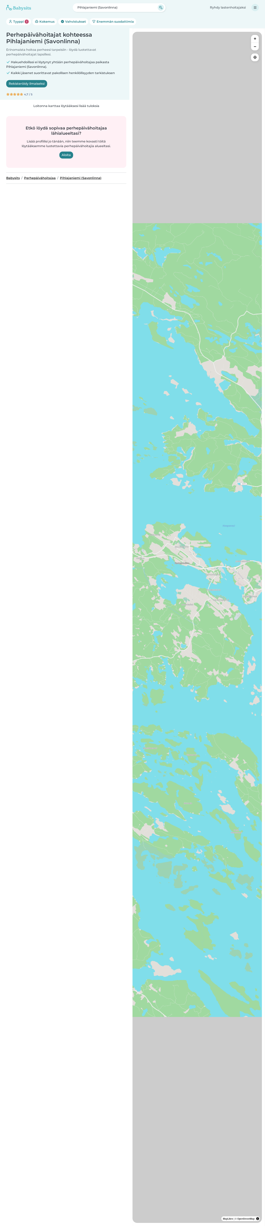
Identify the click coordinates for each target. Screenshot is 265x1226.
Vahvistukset (75, 21)
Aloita (66, 155)
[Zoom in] (255, 39)
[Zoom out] (255, 46)
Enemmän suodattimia (115, 21)
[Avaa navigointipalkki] (255, 7)
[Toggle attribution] (257, 1218)
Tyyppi (19, 21)
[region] (197, 627)
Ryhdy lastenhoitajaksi (228, 7)
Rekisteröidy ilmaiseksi (27, 83)
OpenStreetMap (246, 1218)
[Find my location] (255, 57)
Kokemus (47, 21)
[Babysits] (18, 7)
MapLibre (228, 1218)
